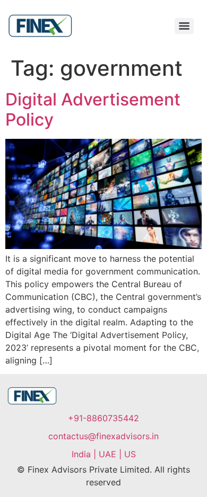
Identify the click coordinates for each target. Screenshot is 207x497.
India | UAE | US (104, 454)
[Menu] (184, 26)
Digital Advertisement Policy (92, 109)
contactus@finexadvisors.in (103, 436)
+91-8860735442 (103, 418)
